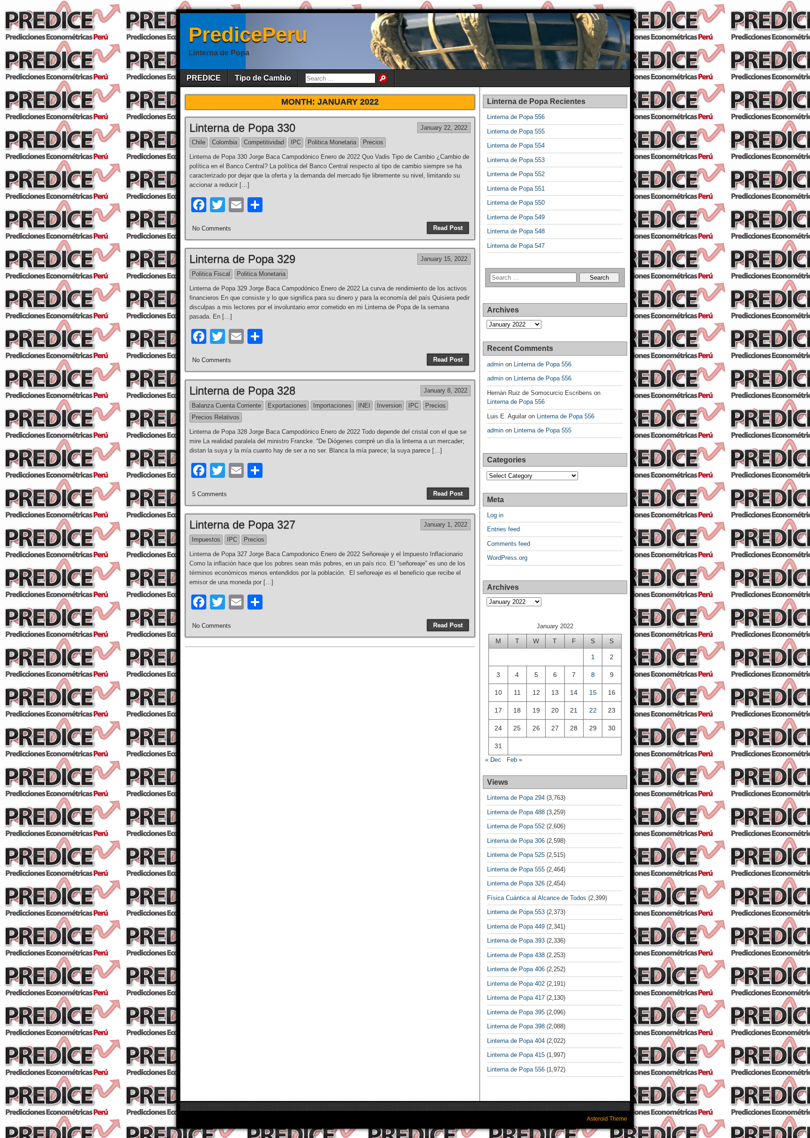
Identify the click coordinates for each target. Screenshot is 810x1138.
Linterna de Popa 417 (516, 997)
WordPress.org (507, 557)
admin (495, 364)
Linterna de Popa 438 (516, 955)
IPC (296, 142)
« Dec (493, 759)
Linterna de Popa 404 (516, 1040)
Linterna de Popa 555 (516, 131)
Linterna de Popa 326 (516, 883)
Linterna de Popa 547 (516, 245)
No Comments (211, 228)
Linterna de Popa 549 (516, 217)
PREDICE (204, 78)
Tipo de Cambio (263, 78)
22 (593, 710)
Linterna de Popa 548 (516, 231)
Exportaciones (287, 405)
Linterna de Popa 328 (242, 390)
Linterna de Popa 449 (516, 926)
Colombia (224, 142)
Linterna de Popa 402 (516, 983)
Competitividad (264, 142)
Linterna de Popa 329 (242, 259)
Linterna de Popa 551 (516, 188)
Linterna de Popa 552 (516, 174)
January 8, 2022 (445, 390)
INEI (364, 405)
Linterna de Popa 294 (516, 797)
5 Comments (209, 494)
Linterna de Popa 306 (516, 840)
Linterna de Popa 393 (516, 940)
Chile (198, 142)
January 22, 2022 (443, 127)
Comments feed (508, 543)
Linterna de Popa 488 (516, 812)
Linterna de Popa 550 (516, 202)
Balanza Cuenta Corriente (226, 405)
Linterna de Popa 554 (516, 145)
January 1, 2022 (445, 524)
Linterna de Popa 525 (516, 854)
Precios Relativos (216, 417)
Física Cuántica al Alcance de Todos (536, 897)
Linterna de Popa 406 (516, 969)
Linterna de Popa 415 (516, 1054)
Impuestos (206, 539)
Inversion (389, 405)
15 (593, 692)
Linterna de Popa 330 (242, 127)
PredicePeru (248, 34)
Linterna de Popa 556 (516, 116)
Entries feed (503, 529)
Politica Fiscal (211, 273)
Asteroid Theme (607, 1119)
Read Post (448, 227)
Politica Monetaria (332, 142)
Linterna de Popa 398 (516, 1026)
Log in (495, 515)
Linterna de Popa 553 (516, 160)
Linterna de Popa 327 (242, 524)
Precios (373, 142)
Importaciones (332, 405)
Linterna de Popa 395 (516, 1012)
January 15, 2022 (443, 258)
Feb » (514, 759)
